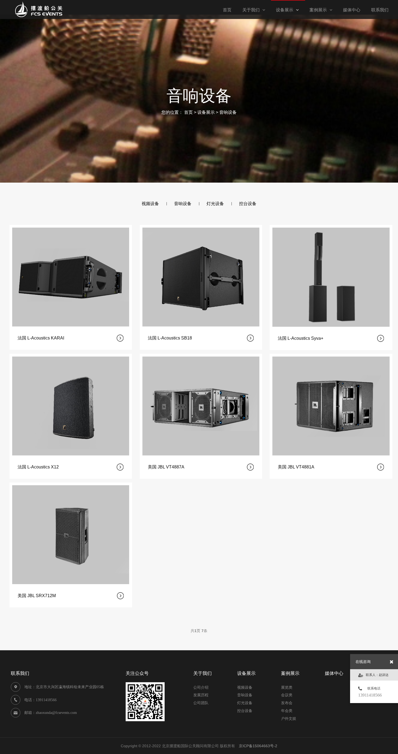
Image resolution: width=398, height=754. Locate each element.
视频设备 (244, 687)
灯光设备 (244, 703)
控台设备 (244, 710)
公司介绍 (200, 687)
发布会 (286, 703)
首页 (188, 112)
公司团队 (200, 703)
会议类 (286, 695)
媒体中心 (351, 10)
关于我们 (251, 10)
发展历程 (200, 695)
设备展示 (284, 10)
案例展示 (318, 10)
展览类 (286, 687)
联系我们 (380, 10)
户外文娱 (288, 718)
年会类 (286, 710)
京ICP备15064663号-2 (258, 746)
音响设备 (228, 112)
